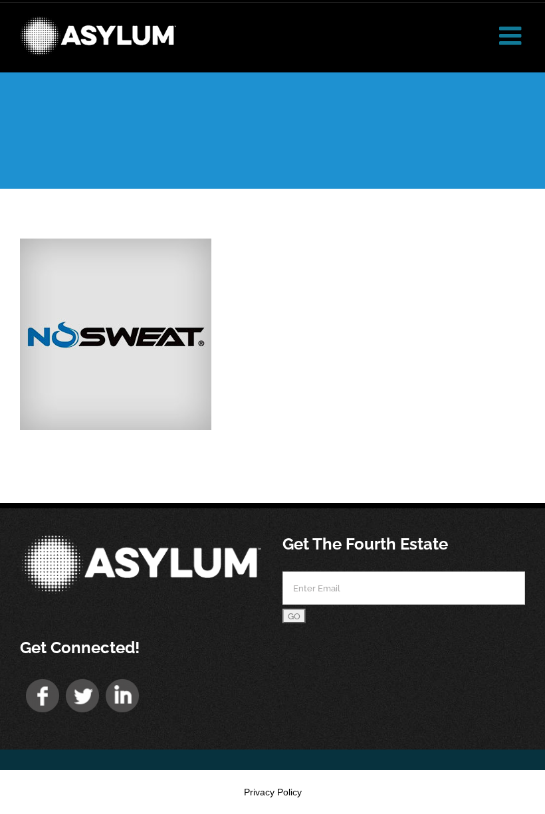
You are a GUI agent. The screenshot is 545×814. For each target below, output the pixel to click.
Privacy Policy (273, 792)
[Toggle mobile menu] (512, 36)
